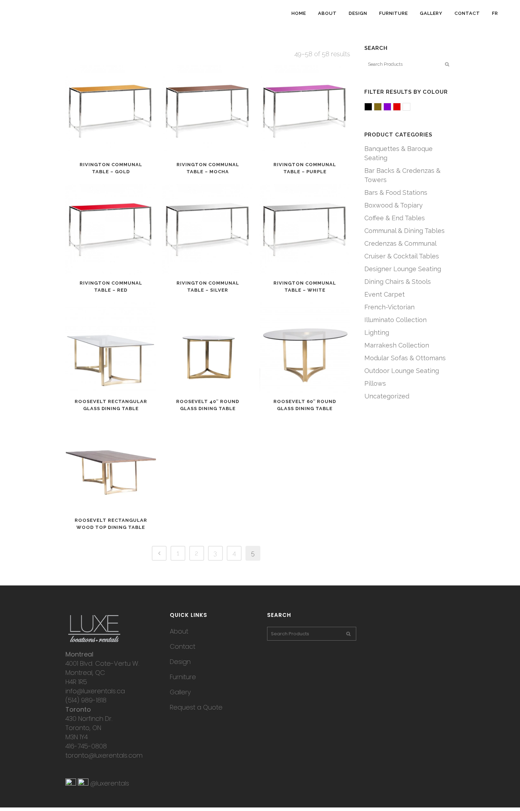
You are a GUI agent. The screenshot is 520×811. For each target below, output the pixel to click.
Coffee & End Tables (394, 218)
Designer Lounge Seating (402, 269)
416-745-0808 (86, 746)
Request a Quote (196, 707)
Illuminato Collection (395, 319)
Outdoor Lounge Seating (401, 370)
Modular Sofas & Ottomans (405, 358)
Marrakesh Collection (396, 345)
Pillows (375, 383)
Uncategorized (386, 396)
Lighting (376, 332)
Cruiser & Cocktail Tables (401, 256)
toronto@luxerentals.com (104, 755)
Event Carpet (384, 294)
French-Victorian (389, 307)
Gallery (180, 692)
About (179, 631)
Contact (182, 646)
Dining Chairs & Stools (397, 281)
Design (180, 661)
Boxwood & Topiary (393, 205)
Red (400, 107)
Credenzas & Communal (400, 243)
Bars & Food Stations (395, 192)
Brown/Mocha (381, 107)
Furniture (183, 676)
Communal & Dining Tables (404, 230)
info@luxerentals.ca (95, 691)
